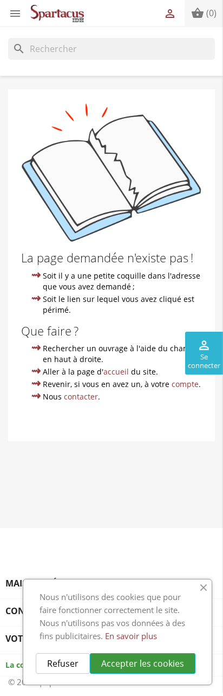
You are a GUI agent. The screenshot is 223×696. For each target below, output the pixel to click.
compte (185, 384)
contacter (81, 396)
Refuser (62, 663)
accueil (116, 371)
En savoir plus (131, 635)
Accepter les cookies (142, 663)
